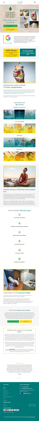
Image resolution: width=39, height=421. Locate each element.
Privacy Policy (33, 417)
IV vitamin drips (6, 92)
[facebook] (20, 393)
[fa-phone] (35, 2)
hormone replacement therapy (26, 92)
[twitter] (22, 393)
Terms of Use (28, 417)
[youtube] (26, 393)
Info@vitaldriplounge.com (27, 388)
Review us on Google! (8, 43)
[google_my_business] (30, 393)
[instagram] (24, 393)
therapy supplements (13, 93)
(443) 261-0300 (25, 386)
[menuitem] (11, 387)
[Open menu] (4, 2)
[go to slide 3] (19, 378)
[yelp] (28, 393)
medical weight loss (15, 92)
